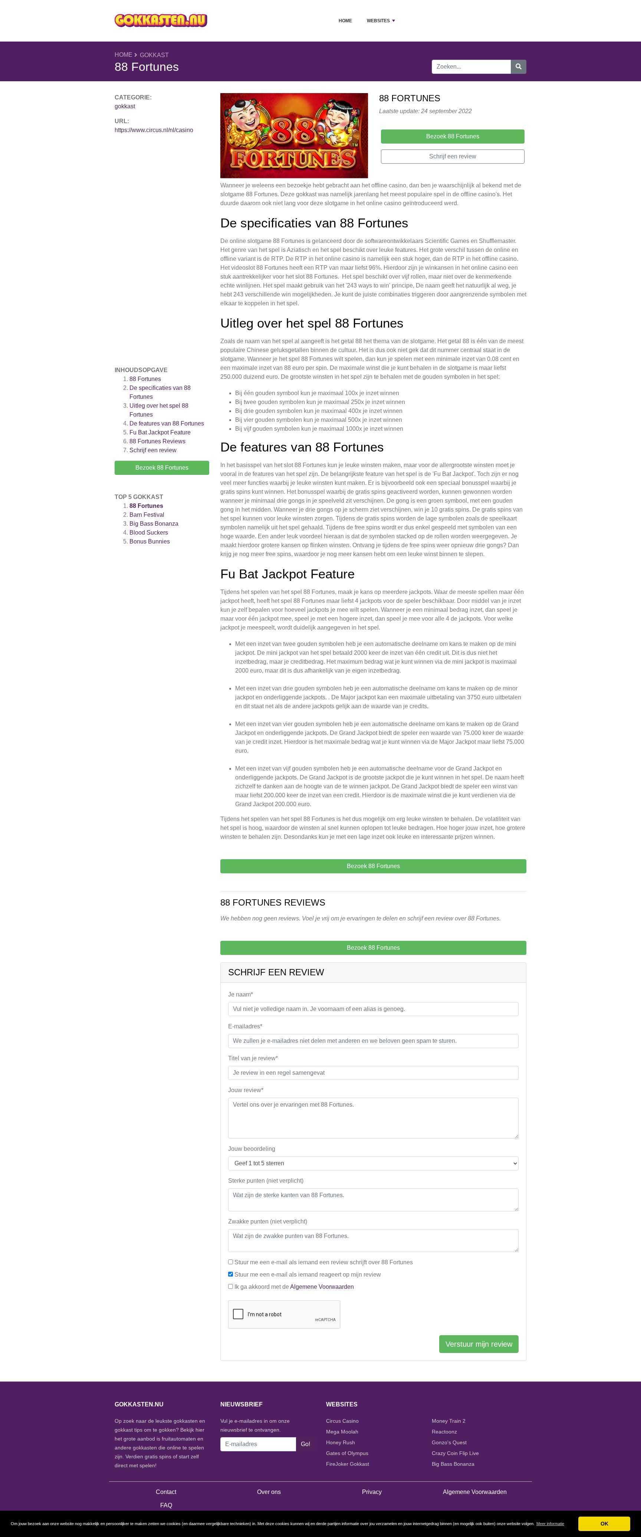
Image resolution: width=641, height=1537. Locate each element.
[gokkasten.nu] (161, 21)
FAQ (166, 1505)
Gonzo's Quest (449, 1442)
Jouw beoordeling (251, 1149)
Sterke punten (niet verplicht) (265, 1181)
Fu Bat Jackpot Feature (160, 432)
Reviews (157, 441)
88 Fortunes (145, 379)
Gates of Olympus (347, 1453)
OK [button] (604, 1524)
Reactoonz (444, 1432)
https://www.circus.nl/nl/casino (154, 130)
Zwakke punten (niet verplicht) (267, 1221)
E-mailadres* (245, 1026)
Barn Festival (146, 515)
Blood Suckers (148, 532)
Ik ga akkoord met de (294, 1287)
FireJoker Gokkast (347, 1464)
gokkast (154, 55)
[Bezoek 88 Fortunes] (294, 137)
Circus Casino (342, 1421)
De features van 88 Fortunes (167, 423)
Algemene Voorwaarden (322, 1287)
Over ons (269, 1492)
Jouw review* (245, 1090)
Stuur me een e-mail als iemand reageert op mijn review (307, 1274)
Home (345, 20)
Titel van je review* (253, 1058)
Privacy (372, 1492)
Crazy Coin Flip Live (455, 1453)
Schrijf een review (153, 450)
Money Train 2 (449, 1421)
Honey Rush (340, 1442)
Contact (166, 1492)
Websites (378, 20)
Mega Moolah (342, 1432)
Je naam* (240, 994)
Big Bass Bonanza (153, 523)
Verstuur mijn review (479, 1344)
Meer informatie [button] (550, 1523)
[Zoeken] (518, 67)
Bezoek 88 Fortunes (161, 467)
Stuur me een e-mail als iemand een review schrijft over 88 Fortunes (323, 1262)
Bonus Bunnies (149, 541)
